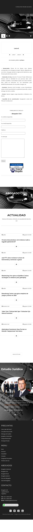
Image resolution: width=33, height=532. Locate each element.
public (4, 235)
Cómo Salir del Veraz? (6, 429)
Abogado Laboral (5, 476)
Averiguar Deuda (5, 441)
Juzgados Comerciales (6, 436)
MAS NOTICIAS (16, 354)
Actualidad (3, 453)
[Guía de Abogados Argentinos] (16, 170)
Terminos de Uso (5, 460)
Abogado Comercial (6, 469)
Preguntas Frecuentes (6, 458)
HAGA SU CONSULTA (15, 200)
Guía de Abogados (5, 480)
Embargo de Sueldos (6, 434)
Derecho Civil (6, 306)
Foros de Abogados (6, 478)
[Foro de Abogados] (16, 165)
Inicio (2, 449)
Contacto (3, 456)
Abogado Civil (4, 471)
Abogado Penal (5, 473)
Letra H (19, 54)
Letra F (13, 54)
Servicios (3, 451)
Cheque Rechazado (6, 438)
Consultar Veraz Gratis (6, 431)
